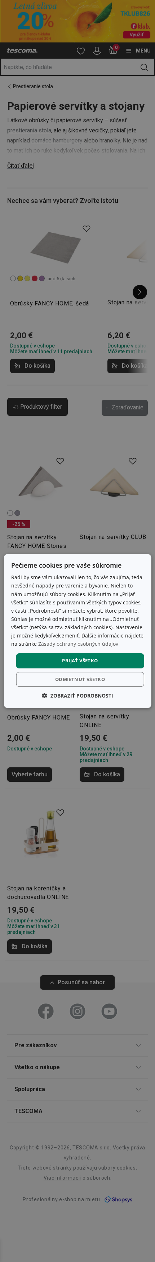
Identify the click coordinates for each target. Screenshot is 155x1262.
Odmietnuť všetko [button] (80, 679)
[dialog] (77, 631)
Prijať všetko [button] (80, 660)
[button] (77, 695)
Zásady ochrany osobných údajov (78, 643)
